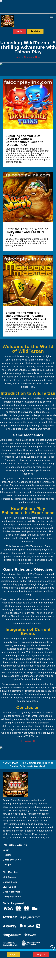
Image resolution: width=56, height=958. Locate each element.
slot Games (9, 877)
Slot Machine (10, 872)
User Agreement (12, 892)
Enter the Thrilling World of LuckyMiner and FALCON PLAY (26, 232)
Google (7, 865)
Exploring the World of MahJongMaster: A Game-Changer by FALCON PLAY (26, 315)
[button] (51, 16)
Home (18, 57)
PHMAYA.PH (28, 741)
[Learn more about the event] (28, 7)
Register (8, 855)
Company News (32, 57)
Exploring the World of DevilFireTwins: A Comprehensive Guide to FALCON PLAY (24, 140)
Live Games (9, 887)
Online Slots (10, 882)
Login (6, 850)
